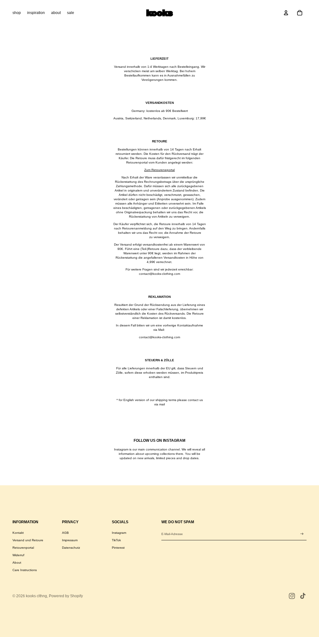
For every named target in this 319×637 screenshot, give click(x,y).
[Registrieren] (302, 533)
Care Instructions (24, 570)
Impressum (70, 540)
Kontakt (18, 532)
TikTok (116, 540)
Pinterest (118, 547)
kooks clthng (36, 596)
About (16, 562)
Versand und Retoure (27, 540)
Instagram (119, 532)
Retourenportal (23, 547)
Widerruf (18, 555)
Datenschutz (71, 547)
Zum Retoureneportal (159, 170)
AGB (65, 532)
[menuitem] (16, 13)
